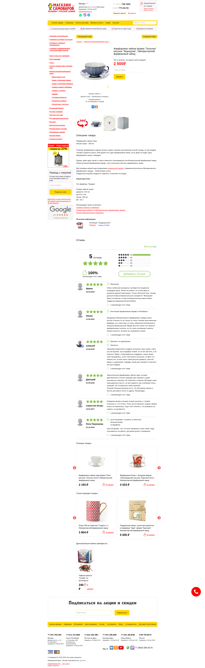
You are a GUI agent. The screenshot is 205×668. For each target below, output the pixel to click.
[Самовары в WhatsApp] (128, 649)
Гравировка (68, 624)
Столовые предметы (59, 97)
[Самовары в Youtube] (121, 649)
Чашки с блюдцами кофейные (62, 84)
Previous (74, 468)
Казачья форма (54, 135)
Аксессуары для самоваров (59, 56)
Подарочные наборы (59, 101)
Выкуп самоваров (91, 624)
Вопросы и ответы (97, 23)
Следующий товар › (149, 36)
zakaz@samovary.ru (85, 11)
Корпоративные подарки (58, 129)
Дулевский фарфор (56, 108)
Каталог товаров (57, 23)
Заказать (119, 77)
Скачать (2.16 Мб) (103, 225)
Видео (121, 624)
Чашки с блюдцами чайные (61, 80)
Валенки (52, 122)
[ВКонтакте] (93, 106)
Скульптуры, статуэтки (60, 104)
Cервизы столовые (58, 91)
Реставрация (78, 624)
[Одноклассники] (96, 106)
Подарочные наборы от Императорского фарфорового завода (100, 210)
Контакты (116, 23)
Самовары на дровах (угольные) (61, 39)
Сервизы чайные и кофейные (87, 207)
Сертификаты (111, 624)
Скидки (108, 23)
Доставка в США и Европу (147, 624)
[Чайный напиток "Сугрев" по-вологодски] (85, 570)
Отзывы (102, 624)
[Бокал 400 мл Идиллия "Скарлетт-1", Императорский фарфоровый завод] (96, 517)
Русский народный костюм (58, 118)
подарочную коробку (115, 168)
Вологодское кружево (57, 125)
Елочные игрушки (55, 139)
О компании (69, 23)
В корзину (110, 485)
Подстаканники (54, 59)
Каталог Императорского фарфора (90, 213)
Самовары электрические (58, 36)
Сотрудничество (131, 624)
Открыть (92, 225)
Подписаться (122, 613)
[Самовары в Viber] (132, 649)
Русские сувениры (56, 112)
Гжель (51, 63)
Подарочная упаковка (57, 132)
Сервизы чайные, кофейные (62, 87)
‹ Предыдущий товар (84, 36)
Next (159, 468)
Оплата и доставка (82, 23)
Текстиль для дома (56, 115)
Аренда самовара (55, 624)
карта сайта (65, 663)
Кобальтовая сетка (58, 77)
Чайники (55, 94)
